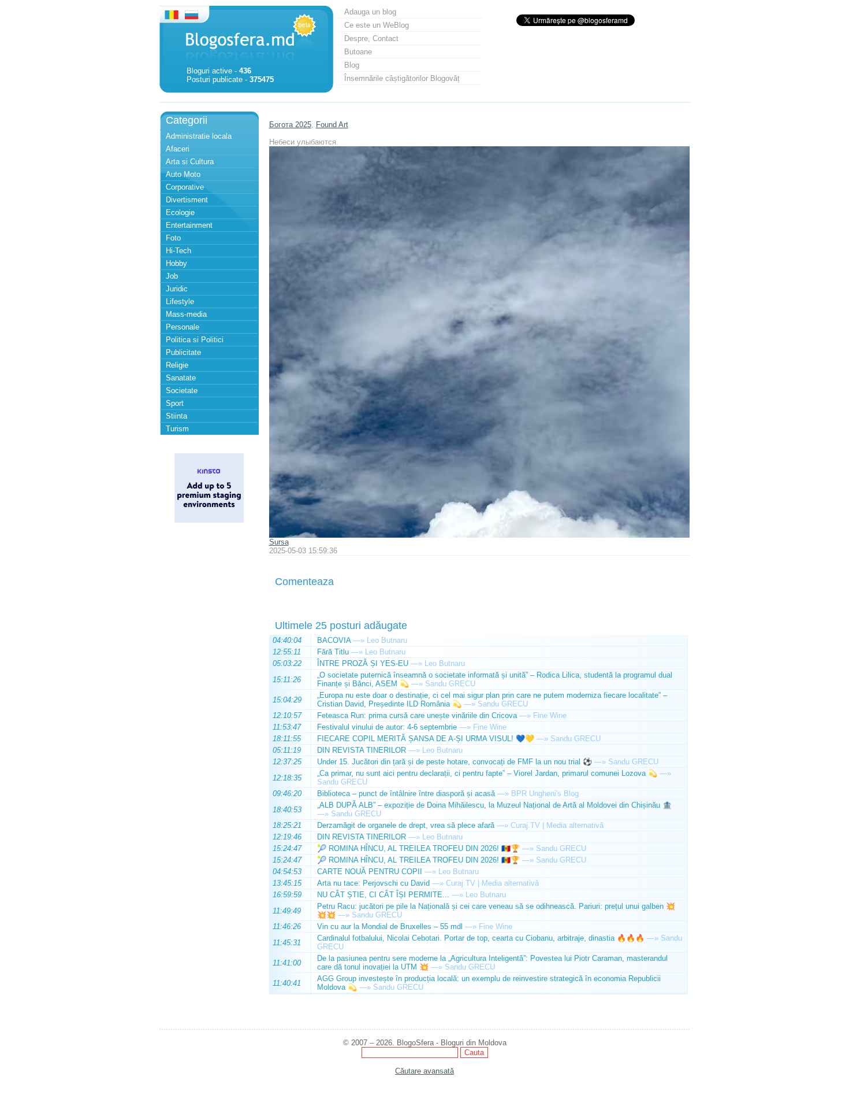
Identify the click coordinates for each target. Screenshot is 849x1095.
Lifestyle (180, 301)
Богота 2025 (290, 124)
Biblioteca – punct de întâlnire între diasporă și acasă (406, 793)
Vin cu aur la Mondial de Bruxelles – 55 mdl (390, 926)
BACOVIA (334, 640)
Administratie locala (199, 136)
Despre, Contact (371, 38)
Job (172, 276)
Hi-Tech (178, 250)
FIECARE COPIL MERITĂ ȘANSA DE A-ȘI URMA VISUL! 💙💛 (425, 738)
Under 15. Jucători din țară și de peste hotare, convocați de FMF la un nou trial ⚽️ (454, 761)
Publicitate (183, 352)
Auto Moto (183, 174)
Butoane (358, 51)
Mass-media (186, 314)
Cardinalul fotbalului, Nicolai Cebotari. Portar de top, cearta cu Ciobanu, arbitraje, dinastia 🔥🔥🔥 (481, 938)
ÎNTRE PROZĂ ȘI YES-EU (362, 663)
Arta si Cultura (190, 161)
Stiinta (176, 416)
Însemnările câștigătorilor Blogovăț (402, 78)
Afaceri (177, 149)
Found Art (332, 124)
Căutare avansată (424, 1071)
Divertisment (187, 199)
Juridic (177, 288)
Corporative (185, 187)
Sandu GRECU (450, 683)
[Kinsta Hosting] (209, 520)
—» (358, 640)
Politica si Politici (195, 339)
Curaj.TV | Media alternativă (557, 825)
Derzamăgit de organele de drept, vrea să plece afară (405, 825)
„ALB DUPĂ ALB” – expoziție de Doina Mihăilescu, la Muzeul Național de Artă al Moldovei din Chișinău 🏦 (494, 805)
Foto (173, 238)
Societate (182, 390)
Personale (182, 327)
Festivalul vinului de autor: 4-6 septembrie (387, 727)
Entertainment (189, 225)
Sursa (279, 542)
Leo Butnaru (387, 640)
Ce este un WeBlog (376, 25)
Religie (177, 365)
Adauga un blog (370, 12)
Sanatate (181, 377)
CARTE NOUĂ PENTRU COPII (369, 871)
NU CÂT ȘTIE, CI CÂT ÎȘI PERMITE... (383, 894)
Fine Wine (550, 715)
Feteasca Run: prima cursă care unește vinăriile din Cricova (417, 715)
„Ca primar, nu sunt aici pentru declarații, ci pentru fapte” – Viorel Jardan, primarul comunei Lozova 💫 (487, 773)
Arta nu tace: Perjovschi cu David (373, 883)
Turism (177, 428)
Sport (175, 403)
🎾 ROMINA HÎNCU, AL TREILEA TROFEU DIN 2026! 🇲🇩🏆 (418, 848)
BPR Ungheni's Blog (545, 793)
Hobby (176, 263)
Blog (351, 65)
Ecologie (180, 212)
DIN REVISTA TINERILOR (361, 750)
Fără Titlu (333, 652)
